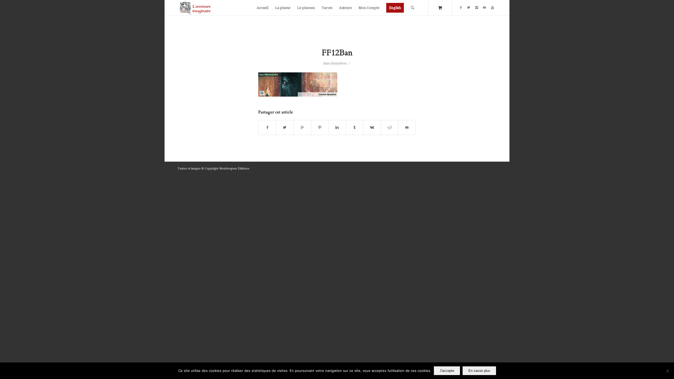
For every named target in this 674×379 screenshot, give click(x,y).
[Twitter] (469, 8)
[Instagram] (476, 8)
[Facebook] (461, 8)
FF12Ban (337, 52)
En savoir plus (479, 371)
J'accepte (447, 371)
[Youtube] (492, 8)
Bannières (338, 63)
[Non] (667, 370)
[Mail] (484, 8)
